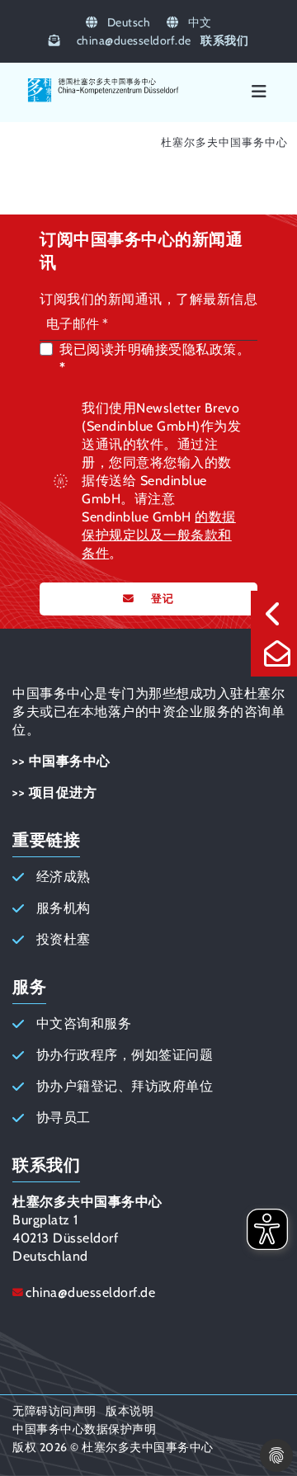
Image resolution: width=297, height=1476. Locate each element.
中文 (198, 22)
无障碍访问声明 (54, 1410)
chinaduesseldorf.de (134, 40)
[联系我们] (274, 653)
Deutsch (127, 22)
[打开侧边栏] (274, 614)
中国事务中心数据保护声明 (84, 1429)
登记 (162, 598)
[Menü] (259, 92)
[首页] (104, 99)
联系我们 (224, 40)
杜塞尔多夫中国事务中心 (224, 142)
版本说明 (129, 1410)
